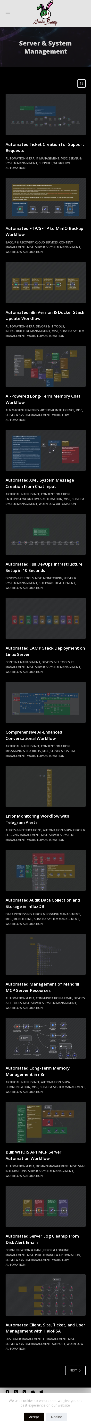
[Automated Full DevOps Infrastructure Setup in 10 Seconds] (46, 534)
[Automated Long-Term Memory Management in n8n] (46, 1038)
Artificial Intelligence (57, 410)
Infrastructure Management (28, 331)
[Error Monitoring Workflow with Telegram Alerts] (46, 786)
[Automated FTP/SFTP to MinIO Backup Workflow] (46, 198)
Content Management (23, 662)
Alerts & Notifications (23, 830)
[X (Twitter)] (16, 1392)
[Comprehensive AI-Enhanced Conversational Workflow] (46, 702)
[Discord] (33, 1392)
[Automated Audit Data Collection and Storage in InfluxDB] (46, 870)
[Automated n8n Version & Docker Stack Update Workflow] (46, 282)
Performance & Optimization (57, 1255)
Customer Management (24, 1339)
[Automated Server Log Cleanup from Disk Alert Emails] (46, 1206)
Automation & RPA (20, 158)
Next (73, 1370)
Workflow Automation (24, 252)
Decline (56, 1417)
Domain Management (52, 1166)
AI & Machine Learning (22, 410)
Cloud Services (46, 242)
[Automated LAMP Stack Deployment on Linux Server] (46, 618)
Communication (18, 1087)
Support (45, 163)
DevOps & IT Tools (50, 326)
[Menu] (8, 13)
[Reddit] (41, 1392)
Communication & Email (54, 998)
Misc (64, 158)
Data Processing (19, 914)
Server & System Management (57, 247)
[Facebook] (7, 1392)
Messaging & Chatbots (23, 751)
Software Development (57, 583)
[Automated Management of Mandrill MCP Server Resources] (46, 954)
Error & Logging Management (56, 914)
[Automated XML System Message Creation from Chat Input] (46, 450)
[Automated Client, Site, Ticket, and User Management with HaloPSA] (46, 1295)
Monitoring (52, 578)
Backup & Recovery (20, 242)
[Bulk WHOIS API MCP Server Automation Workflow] (46, 1122)
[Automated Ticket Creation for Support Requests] (46, 114)
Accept (34, 1417)
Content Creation (55, 494)
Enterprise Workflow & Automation (34, 499)
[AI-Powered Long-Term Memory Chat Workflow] (46, 366)
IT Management (47, 158)
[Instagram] (24, 1392)
